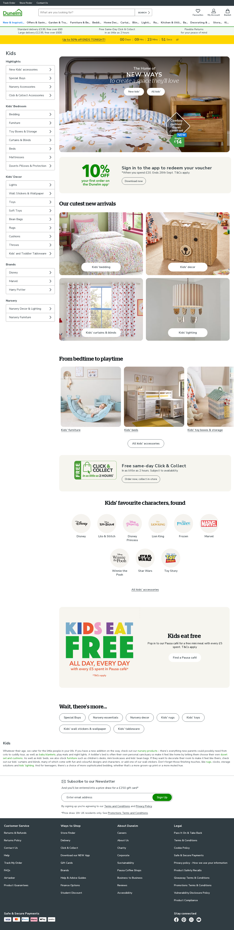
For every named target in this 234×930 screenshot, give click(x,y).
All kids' (156, 91)
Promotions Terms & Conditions (193, 885)
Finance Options (70, 885)
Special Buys (72, 718)
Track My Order (13, 863)
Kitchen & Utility (171, 22)
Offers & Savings (37, 22)
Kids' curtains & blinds (101, 333)
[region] (144, 271)
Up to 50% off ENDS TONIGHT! (84, 40)
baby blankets (47, 754)
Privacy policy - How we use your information (200, 863)
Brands (11, 265)
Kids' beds (131, 430)
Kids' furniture (70, 430)
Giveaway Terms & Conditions (192, 878)
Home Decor (111, 22)
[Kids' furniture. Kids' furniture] (91, 397)
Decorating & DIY (201, 22)
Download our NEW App (75, 855)
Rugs (156, 22)
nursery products (147, 751)
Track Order (9, 2)
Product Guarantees (16, 885)
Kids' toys (193, 718)
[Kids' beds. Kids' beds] (154, 397)
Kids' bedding (101, 267)
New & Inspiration (14, 22)
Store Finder (26, 2)
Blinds (136, 22)
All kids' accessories (146, 444)
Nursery (11, 301)
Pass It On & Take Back (188, 833)
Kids (227, 22)
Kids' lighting (188, 333)
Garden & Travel (58, 22)
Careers (122, 833)
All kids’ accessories (145, 590)
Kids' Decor (14, 177)
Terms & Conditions (185, 840)
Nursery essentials (105, 718)
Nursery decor (139, 718)
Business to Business (129, 878)
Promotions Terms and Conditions (128, 813)
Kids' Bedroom (16, 106)
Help (7, 855)
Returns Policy (12, 840)
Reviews (122, 885)
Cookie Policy (182, 848)
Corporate (123, 855)
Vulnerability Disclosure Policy (192, 893)
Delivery (65, 840)
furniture (72, 758)
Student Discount (71, 893)
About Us (123, 840)
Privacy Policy (144, 806)
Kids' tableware (129, 729)
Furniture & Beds (80, 22)
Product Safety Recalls (188, 870)
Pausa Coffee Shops (129, 870)
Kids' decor (187, 267)
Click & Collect (69, 848)
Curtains (125, 22)
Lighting (146, 22)
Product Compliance (186, 900)
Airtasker (9, 878)
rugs (208, 762)
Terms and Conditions (117, 806)
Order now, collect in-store (141, 479)
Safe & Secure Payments (189, 855)
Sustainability (125, 863)
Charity (121, 848)
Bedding (97, 22)
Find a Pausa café (185, 658)
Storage (218, 22)
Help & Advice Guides (73, 878)
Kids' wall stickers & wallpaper (85, 729)
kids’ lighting (26, 765)
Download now (134, 181)
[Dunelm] (12, 12)
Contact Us (42, 2)
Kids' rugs (168, 718)
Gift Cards (67, 863)
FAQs (7, 870)
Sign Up (162, 797)
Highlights (13, 62)
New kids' (134, 91)
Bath (186, 22)
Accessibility (124, 893)
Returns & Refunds (15, 833)
